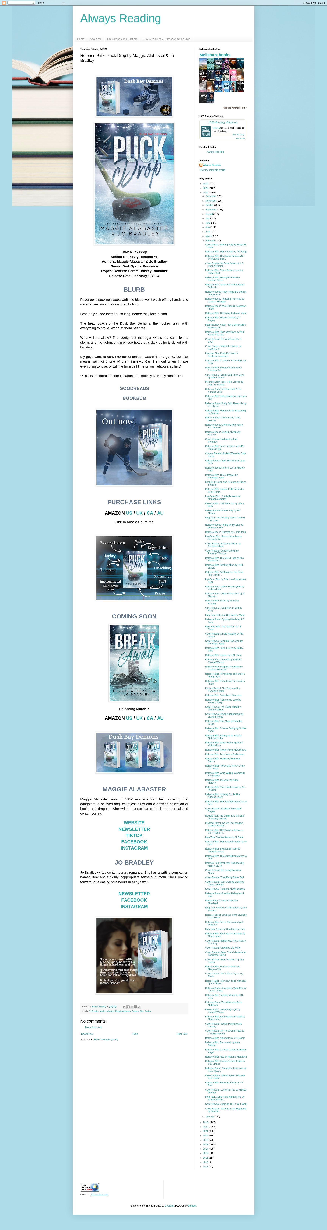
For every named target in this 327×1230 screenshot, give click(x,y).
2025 (206, 188)
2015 (206, 1157)
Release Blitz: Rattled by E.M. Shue (223, 655)
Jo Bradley (94, 1011)
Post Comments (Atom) (106, 1039)
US (129, 513)
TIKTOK (134, 835)
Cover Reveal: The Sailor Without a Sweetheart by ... (223, 708)
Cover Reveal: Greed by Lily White (223, 947)
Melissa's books (214, 55)
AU (160, 513)
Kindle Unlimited (107, 1011)
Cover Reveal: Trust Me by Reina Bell (224, 877)
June (208, 223)
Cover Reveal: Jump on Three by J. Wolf (225, 1104)
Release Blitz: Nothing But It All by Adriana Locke (222, 795)
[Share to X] (132, 1007)
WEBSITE (134, 822)
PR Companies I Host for (122, 38)
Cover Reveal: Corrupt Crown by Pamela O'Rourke (222, 552)
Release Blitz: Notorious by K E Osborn (225, 1038)
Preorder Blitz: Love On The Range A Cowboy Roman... (224, 824)
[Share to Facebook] (135, 1007)
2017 (206, 1149)
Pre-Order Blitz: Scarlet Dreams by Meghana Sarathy (222, 497)
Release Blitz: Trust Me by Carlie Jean (224, 754)
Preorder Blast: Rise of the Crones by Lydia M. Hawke (224, 383)
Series (148, 1011)
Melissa (216, 127)
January (210, 1116)
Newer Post (87, 1034)
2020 (206, 1135)
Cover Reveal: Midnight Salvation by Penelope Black (224, 642)
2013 (206, 1166)
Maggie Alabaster (123, 1011)
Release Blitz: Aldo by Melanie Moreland (226, 1056)
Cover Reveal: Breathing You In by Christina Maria (223, 545)
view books (240, 138)
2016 (206, 1153)
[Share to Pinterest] (139, 1007)
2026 (206, 183)
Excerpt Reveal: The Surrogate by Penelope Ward (222, 689)
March (209, 236)
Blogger (192, 1205)
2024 (206, 192)
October (210, 205)
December (211, 196)
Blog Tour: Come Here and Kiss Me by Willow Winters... (224, 1098)
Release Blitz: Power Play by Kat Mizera (225, 749)
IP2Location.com (99, 1194)
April (208, 231)
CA (150, 513)
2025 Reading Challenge (223, 122)
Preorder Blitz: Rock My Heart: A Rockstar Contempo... (221, 354)
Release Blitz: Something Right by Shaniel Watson (222, 850)
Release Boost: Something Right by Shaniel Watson (223, 661)
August (209, 214)
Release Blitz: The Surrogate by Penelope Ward (221, 476)
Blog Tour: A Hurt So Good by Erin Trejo (225, 929)
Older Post (181, 1034)
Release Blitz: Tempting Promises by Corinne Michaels (224, 668)
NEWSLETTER (134, 829)
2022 (206, 1126)
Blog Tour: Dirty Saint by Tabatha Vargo (225, 615)
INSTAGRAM (134, 848)
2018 (206, 1144)
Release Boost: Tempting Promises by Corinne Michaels (224, 300)
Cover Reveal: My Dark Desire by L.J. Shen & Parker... (224, 264)
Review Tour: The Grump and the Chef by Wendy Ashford (224, 817)
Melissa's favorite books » (235, 108)
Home (80, 38)
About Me (96, 38)
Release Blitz (138, 1011)
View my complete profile (212, 170)
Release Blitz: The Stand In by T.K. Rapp (226, 251)
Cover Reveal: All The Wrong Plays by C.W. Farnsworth (224, 1032)
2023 (206, 1122)
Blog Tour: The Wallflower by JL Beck (224, 837)
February (210, 240)
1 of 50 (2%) (238, 134)
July (208, 218)
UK (139, 513)
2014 (206, 1162)
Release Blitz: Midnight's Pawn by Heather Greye (222, 278)
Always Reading (120, 18)
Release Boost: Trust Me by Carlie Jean (225, 532)
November (211, 201)
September (211, 209)
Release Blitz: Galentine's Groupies (223, 695)
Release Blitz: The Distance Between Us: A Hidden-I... (224, 831)
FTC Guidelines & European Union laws (166, 38)
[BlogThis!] (128, 1007)
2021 (206, 1131)
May (208, 227)
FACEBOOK (134, 841)
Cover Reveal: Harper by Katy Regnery (225, 889)
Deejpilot (169, 1205)
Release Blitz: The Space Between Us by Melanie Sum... (224, 257)
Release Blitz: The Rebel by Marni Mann (226, 313)
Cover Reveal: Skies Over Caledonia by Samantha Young (225, 953)
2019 (206, 1140)
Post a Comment (93, 1027)
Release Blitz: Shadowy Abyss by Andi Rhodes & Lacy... (224, 333)
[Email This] (125, 1007)
